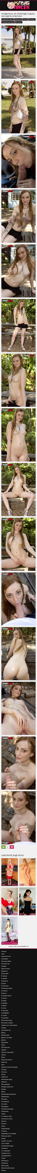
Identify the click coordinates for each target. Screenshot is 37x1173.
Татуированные (6, 1155)
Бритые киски (5, 968)
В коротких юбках (7, 19)
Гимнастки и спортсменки (9, 1025)
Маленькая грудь (6, 1079)
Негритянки (4, 1111)
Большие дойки (6, 961)
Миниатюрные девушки (8, 1094)
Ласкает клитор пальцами (9, 1067)
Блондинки (4, 959)
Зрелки (3, 1055)
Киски (3, 1057)
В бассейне (4, 973)
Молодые (32, 19)
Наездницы (4, 1106)
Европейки (4, 1042)
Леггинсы (4, 1072)
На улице (19, 22)
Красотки (4, 1062)
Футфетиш (4, 1163)
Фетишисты (5, 1160)
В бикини (4, 976)
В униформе (5, 1013)
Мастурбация (5, 1084)
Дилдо (3, 1032)
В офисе (4, 1005)
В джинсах (4, 981)
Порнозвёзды (5, 1128)
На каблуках (5, 1101)
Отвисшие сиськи (6, 1118)
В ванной (4, 978)
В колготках (5, 986)
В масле (3, 993)
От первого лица (6, 1116)
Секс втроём (5, 1143)
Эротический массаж (7, 1168)
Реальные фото (6, 1136)
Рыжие (25, 19)
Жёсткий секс (5, 1047)
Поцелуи (4, 1131)
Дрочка (3, 1040)
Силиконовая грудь (7, 1146)
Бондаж (3, 966)
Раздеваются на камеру (8, 1133)
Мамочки (4, 1082)
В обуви (3, 1000)
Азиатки (3, 951)
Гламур (3, 1027)
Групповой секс (6, 1030)
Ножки (3, 1114)
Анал (2, 954)
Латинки (3, 1069)
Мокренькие (5, 1096)
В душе (3, 983)
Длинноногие (5, 1035)
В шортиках (5, 1018)
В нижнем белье (6, 995)
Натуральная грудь (8, 22)
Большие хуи (5, 963)
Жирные (3, 1050)
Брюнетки (4, 971)
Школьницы (5, 1165)
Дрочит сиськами (6, 1037)
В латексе (4, 991)
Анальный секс (6, 956)
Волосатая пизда (6, 1020)
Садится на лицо (6, 1141)
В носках (4, 998)
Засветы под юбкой (7, 1052)
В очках (3, 1008)
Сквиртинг (4, 1148)
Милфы (3, 1089)
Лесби (3, 1074)
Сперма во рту (5, 1153)
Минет (3, 1091)
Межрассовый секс (7, 1087)
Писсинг (3, 1123)
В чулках (4, 1015)
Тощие (3, 1158)
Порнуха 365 (12, 946)
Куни (2, 1064)
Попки (3, 1126)
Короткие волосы (6, 1059)
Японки (3, 1170)
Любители (18, 19)
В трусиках (4, 1010)
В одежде (4, 1003)
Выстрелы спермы (7, 1023)
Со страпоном (5, 1150)
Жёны (3, 1045)
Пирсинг (3, 1121)
